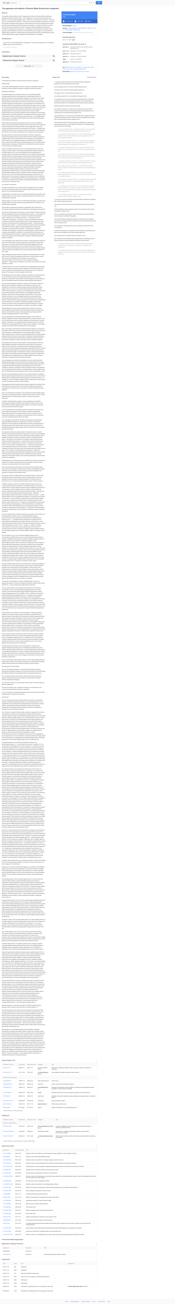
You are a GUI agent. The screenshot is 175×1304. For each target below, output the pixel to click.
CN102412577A (7, 1072)
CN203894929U (7, 1220)
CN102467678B (7, 1228)
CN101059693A (7, 1092)
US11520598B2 (7, 1203)
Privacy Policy (101, 1301)
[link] (29, 43)
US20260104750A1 (8, 1184)
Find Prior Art (79, 21)
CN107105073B (7, 1163)
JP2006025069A (7, 1084)
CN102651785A (7, 1173)
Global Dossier (80, 71)
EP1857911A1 (6, 1067)
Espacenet (73, 71)
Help (108, 1301)
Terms (94, 1301)
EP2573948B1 (6, 1107)
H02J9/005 (8, 42)
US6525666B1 (7, 1080)
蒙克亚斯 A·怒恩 (75, 28)
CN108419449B (7, 1160)
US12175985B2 (7, 1153)
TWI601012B (6, 1223)
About (66, 1301)
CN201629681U (7, 1104)
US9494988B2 (6, 1194)
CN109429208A (7, 1181)
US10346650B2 (7, 1213)
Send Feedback (75, 1301)
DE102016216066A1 (8, 1131)
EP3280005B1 (6, 1156)
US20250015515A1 (8, 1234)
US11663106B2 (7, 1231)
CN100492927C (7, 1087)
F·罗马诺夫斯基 (68, 30)
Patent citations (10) (70, 67)
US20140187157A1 (8, 1166)
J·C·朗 (69, 28)
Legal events (86, 67)
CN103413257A (7, 1216)
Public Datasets (86, 1301)
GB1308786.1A (7, 1254)
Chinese (74, 25)
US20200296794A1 (8, 1176)
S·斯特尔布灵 (76, 30)
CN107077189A (7, 1187)
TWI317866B (6, 1096)
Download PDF (69, 21)
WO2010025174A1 (8, 1100)
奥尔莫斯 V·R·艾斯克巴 (86, 28)
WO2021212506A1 (8, 1136)
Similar (89, 21)
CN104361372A (7, 1190)
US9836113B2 (6, 1197)
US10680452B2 (7, 1207)
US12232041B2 (7, 1200)
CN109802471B (7, 1169)
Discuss (87, 71)
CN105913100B (7, 1126)
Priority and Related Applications (77, 69)
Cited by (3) (79, 67)
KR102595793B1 (7, 1210)
